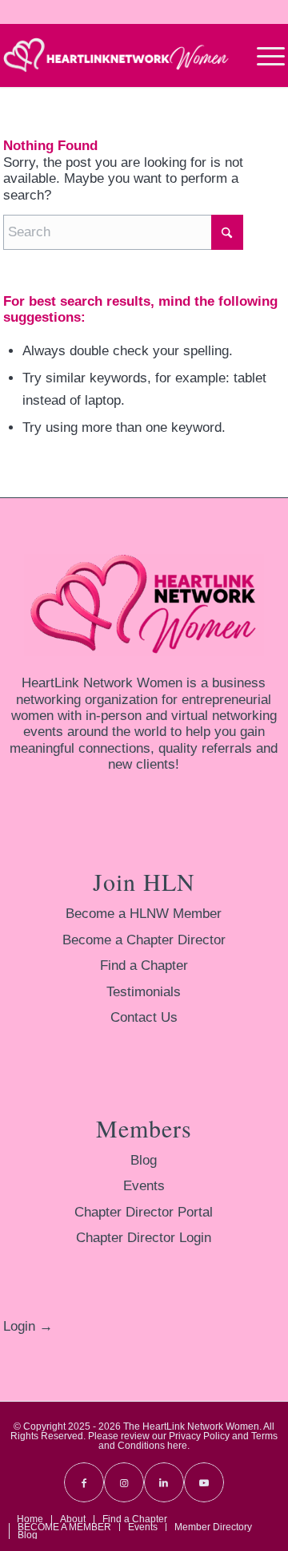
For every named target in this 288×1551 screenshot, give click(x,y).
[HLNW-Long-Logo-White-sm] (116, 55)
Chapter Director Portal (143, 1212)
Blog (143, 1160)
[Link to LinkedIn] (164, 1482)
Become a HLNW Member (144, 913)
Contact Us (144, 1017)
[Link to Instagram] (124, 1482)
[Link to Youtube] (204, 1482)
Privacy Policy (199, 1436)
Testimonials (143, 991)
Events (144, 1185)
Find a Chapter (144, 965)
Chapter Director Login (143, 1237)
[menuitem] (263, 55)
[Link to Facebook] (84, 1482)
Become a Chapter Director (144, 940)
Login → (28, 1326)
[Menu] (263, 55)
